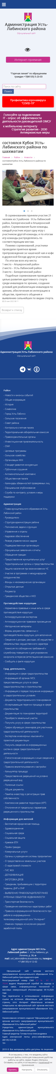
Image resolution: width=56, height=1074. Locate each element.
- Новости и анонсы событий (18, 395)
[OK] (36, 371)
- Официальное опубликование (19, 487)
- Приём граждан (12, 847)
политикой (44, 1062)
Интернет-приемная (28, 60)
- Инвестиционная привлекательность (23, 441)
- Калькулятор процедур (16, 771)
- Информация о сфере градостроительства (26, 673)
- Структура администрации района (21, 522)
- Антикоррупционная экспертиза (20, 616)
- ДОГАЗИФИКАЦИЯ (13, 874)
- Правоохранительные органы (20, 436)
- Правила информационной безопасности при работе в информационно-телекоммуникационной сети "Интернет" (27, 915)
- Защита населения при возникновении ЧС (26, 568)
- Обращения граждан (15, 554)
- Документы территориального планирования (27, 699)
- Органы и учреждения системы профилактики (27, 856)
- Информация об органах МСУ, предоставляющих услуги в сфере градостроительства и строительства (22, 682)
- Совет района (11, 422)
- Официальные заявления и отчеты (22, 550)
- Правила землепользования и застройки (25, 766)
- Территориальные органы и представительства (29, 563)
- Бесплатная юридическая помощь (22, 823)
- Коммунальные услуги (15, 851)
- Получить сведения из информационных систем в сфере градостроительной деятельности (25, 749)
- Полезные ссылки (13, 784)
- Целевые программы (15, 450)
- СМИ (7, 446)
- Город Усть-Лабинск (15, 413)
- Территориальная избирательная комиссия (26, 432)
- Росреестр (10, 591)
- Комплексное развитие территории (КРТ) (25, 802)
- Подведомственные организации (21, 545)
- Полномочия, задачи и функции (20, 526)
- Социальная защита (14, 837)
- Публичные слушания (15, 469)
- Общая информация (14, 399)
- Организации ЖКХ (13, 460)
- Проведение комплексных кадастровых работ (28, 906)
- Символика (10, 409)
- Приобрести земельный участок (20, 718)
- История (8, 404)
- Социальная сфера (14, 833)
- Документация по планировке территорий (25, 713)
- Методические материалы (17, 626)
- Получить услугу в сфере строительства (24, 722)
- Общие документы (14, 789)
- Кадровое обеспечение (16, 536)
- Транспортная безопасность (19, 901)
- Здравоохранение (13, 828)
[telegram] (22, 371)
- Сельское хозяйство (14, 455)
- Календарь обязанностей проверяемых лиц (27, 483)
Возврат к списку (12, 310)
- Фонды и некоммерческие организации (24, 582)
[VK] (29, 371)
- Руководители (11, 517)
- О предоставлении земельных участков (25, 861)
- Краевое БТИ (11, 842)
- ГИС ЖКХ (9, 870)
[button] (24, 211)
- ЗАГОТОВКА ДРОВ (13, 879)
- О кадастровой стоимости (17, 865)
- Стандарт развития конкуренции (21, 464)
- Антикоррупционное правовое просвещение (27, 621)
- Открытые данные (14, 586)
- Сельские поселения (15, 418)
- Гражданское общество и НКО (20, 596)
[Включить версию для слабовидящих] (27, 49)
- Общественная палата (16, 478)
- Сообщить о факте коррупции (19, 661)
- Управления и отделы (15, 531)
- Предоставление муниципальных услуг (24, 559)
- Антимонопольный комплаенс (20, 474)
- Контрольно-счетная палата (19, 427)
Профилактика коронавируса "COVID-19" (28, 101)
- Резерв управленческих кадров (20, 540)
